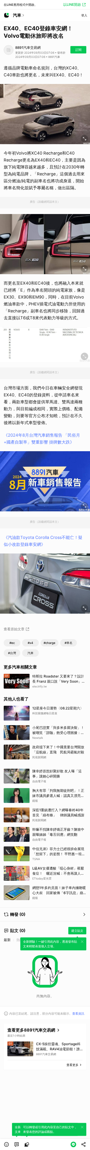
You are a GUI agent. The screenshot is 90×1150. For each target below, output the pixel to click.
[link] (16, 1144)
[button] (6, 1144)
